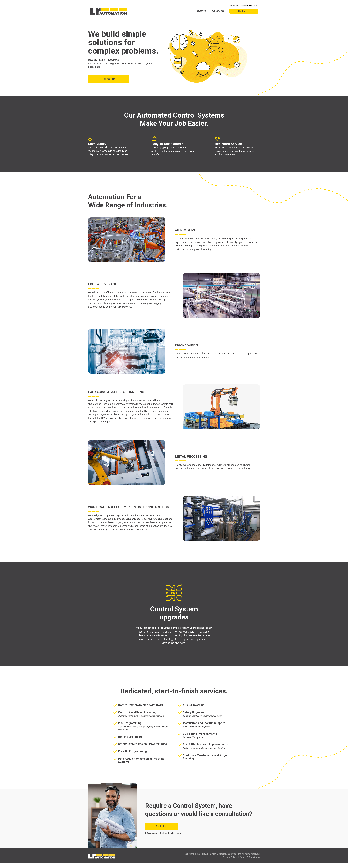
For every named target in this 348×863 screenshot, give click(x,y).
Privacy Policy (230, 857)
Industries (201, 11)
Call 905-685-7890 (249, 5)
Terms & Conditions (250, 857)
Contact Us (243, 11)
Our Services (217, 11)
